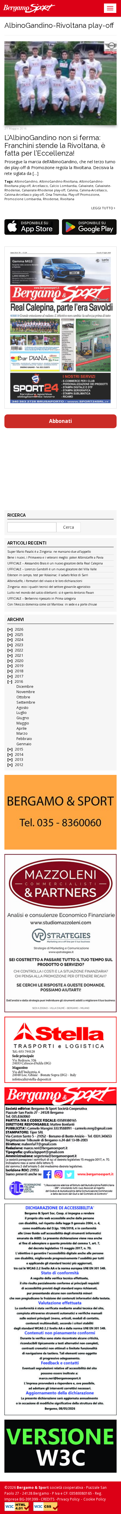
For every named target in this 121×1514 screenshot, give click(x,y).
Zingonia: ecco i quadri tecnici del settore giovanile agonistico (48, 587)
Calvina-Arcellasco (93, 190)
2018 (19, 670)
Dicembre (24, 686)
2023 (19, 644)
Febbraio (24, 738)
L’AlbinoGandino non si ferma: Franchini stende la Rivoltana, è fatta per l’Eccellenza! (54, 145)
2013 (19, 759)
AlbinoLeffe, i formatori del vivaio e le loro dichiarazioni (44, 581)
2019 (19, 665)
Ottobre (23, 697)
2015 (19, 749)
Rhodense (50, 199)
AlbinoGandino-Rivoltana (58, 181)
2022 (19, 650)
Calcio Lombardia (63, 186)
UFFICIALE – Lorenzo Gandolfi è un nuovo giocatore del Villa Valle (52, 569)
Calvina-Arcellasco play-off (24, 195)
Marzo (22, 733)
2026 (19, 629)
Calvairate (85, 186)
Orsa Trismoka (56, 195)
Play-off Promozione (83, 195)
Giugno (22, 717)
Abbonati (60, 421)
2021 (19, 655)
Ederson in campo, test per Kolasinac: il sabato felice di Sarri (47, 575)
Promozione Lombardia (22, 199)
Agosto (22, 707)
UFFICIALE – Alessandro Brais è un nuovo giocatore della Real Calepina (55, 563)
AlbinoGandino (26, 181)
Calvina (72, 190)
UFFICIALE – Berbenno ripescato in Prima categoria (41, 599)
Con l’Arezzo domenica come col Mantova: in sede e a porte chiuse (52, 604)
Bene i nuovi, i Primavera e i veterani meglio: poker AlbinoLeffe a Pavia (55, 557)
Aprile (21, 728)
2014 (19, 754)
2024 (19, 639)
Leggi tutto (102, 208)
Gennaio (23, 743)
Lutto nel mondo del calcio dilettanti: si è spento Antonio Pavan (50, 593)
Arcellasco (40, 186)
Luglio (21, 712)
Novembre (25, 691)
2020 (19, 660)
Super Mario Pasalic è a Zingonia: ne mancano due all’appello (49, 552)
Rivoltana (67, 199)
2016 (19, 681)
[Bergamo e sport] (60, 812)
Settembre (25, 702)
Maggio (22, 723)
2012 (19, 764)
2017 (19, 676)
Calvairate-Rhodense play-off (43, 190)
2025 (19, 634)
